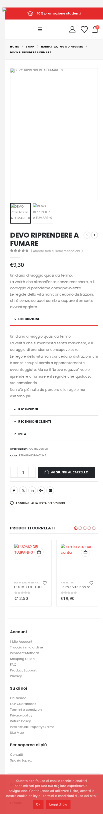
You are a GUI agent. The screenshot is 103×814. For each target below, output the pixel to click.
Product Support (23, 670)
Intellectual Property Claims (32, 726)
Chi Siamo (18, 698)
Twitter (23, 490)
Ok (38, 804)
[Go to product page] (30, 560)
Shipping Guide (22, 658)
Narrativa (67, 582)
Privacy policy (21, 715)
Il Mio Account (21, 641)
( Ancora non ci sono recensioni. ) (57, 251)
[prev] (87, 235)
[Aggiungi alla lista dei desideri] (45, 583)
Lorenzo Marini (24, 582)
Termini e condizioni (26, 709)
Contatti (16, 754)
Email (50, 490)
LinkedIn (32, 490)
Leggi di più (58, 804)
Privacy (16, 676)
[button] (42, 29)
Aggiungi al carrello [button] (39, 552)
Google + (41, 490)
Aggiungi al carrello (69, 472)
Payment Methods (25, 653)
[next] (94, 235)
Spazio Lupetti (21, 760)
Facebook (14, 490)
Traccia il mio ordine (26, 647)
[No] (96, 794)
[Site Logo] (14, 13)
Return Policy (20, 721)
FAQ (13, 664)
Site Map (17, 732)
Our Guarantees (23, 703)
